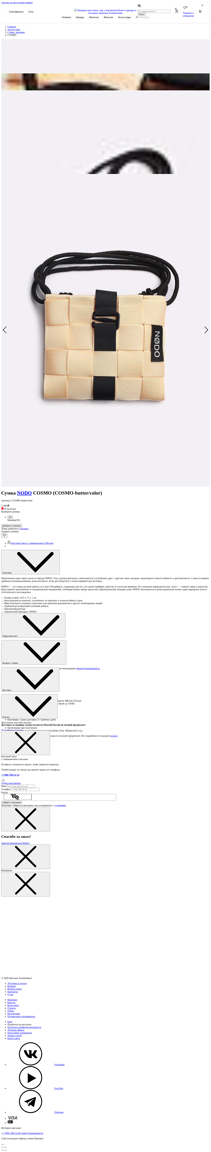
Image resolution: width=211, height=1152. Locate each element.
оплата (114, 736)
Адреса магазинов (10, 783)
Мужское (94, 17)
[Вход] (177, 11)
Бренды (80, 17)
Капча (4, 792)
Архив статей (14, 1035)
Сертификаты (16, 11)
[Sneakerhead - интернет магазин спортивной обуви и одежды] (105, 13)
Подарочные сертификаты (21, 1016)
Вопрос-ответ (14, 989)
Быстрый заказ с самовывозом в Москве (32, 543)
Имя (3, 786)
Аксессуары (124, 17)
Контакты (12, 991)
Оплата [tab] (6, 717)
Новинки (66, 17)
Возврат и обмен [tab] (10, 663)
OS (10, 517)
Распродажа (13, 1013)
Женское (108, 17)
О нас (10, 994)
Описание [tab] (7, 573)
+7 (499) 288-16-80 (11, 1133)
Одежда (11, 1008)
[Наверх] (2, 1144)
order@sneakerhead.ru (32, 1133)
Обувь (10, 1011)
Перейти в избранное (188, 14)
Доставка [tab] (7, 690)
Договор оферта (15, 1030)
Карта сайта (13, 1038)
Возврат (11, 986)
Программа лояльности (19, 1032)
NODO (24, 493)
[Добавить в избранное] (4, 535)
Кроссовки (13, 1005)
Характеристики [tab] (10, 636)
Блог (31, 11)
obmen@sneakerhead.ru (88, 668)
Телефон (5, 789)
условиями (60, 805)
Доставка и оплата (17, 983)
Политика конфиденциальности (24, 1027)
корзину (24, 528)
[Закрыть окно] (25, 743)
